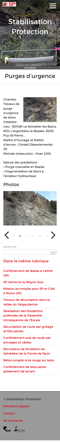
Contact (9, 413)
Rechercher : (10, 246)
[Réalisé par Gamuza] (19, 429)
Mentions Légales (16, 406)
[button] (13, 236)
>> (53, 252)
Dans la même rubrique (26, 261)
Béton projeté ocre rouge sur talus (28, 360)
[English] (57, 48)
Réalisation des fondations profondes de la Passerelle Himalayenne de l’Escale (22, 315)
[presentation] (6, 234)
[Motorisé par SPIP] (8, 429)
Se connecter (13, 420)
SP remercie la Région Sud (23, 282)
